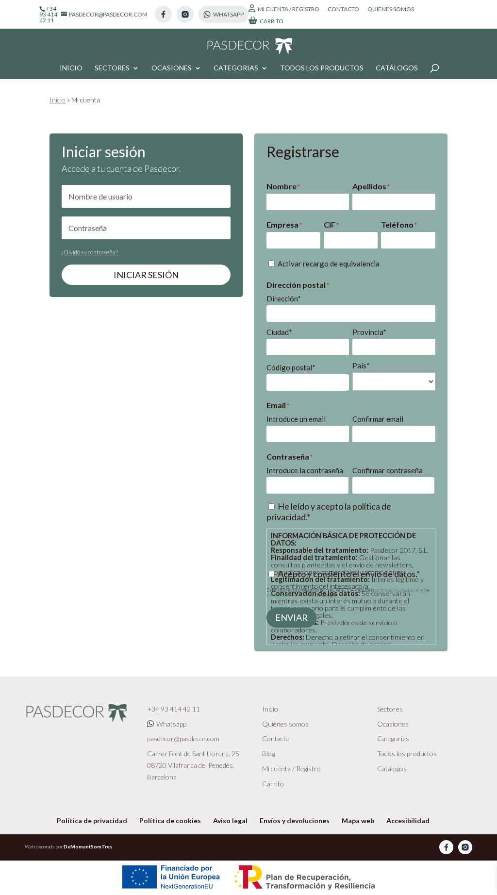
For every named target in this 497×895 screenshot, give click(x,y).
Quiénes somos (390, 9)
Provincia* (369, 332)
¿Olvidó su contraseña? (90, 252)
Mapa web (358, 820)
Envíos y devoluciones (295, 820)
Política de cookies (170, 820)
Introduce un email (296, 418)
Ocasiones (171, 68)
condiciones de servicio (290, 594)
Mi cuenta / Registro (288, 9)
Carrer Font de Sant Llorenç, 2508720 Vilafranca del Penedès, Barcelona (193, 765)
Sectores (112, 68)
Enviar (291, 617)
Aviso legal (230, 820)
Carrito (271, 21)
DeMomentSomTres (88, 846)
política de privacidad (398, 590)
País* (361, 365)
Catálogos (397, 68)
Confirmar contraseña (387, 470)
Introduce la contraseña (304, 470)
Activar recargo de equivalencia (329, 263)
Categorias (236, 68)
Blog (268, 753)
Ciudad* (279, 332)
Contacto (343, 9)
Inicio (71, 68)
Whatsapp (171, 724)
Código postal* (290, 367)
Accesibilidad (408, 820)
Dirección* (283, 298)
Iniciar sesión (146, 274)
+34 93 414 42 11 (173, 709)
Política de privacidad (92, 820)
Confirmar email (377, 418)
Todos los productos (322, 68)
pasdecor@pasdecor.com (183, 738)
